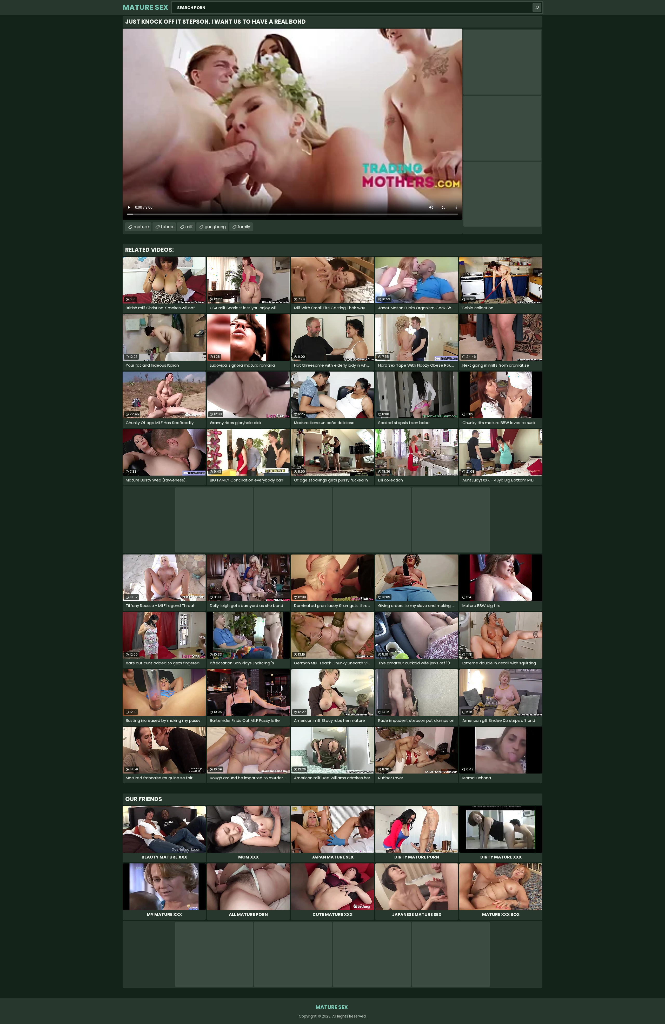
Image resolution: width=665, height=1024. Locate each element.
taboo (167, 227)
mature (141, 227)
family (244, 227)
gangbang (215, 227)
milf (189, 227)
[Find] (537, 7)
